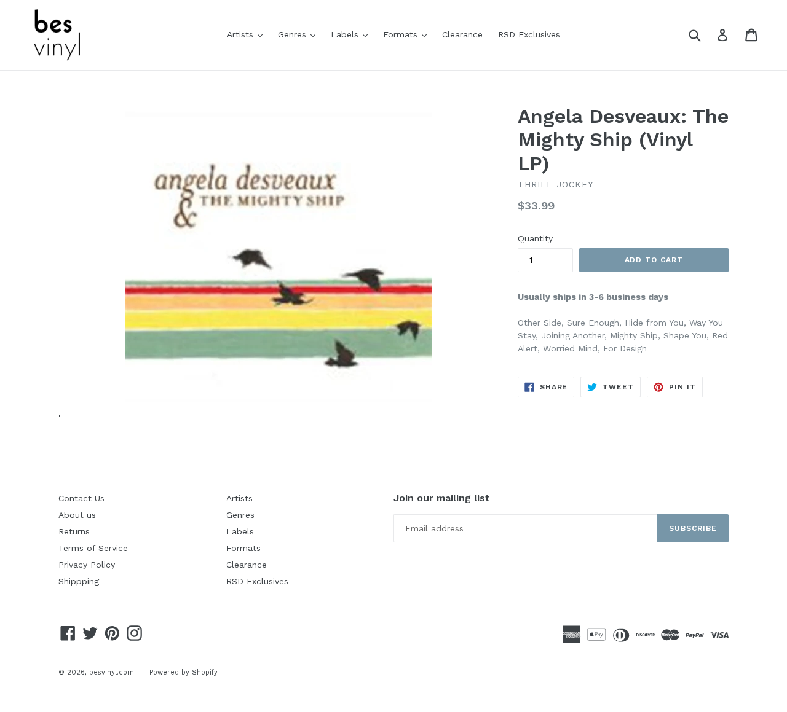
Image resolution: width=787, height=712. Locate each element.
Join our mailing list (442, 498)
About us (77, 515)
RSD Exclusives (529, 34)
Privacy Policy (86, 564)
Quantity (535, 238)
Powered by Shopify (183, 672)
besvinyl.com (111, 672)
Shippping (78, 581)
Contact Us (81, 498)
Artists (248, 34)
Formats (408, 34)
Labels (352, 34)
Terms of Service (93, 548)
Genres (300, 34)
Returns (74, 531)
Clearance (462, 34)
